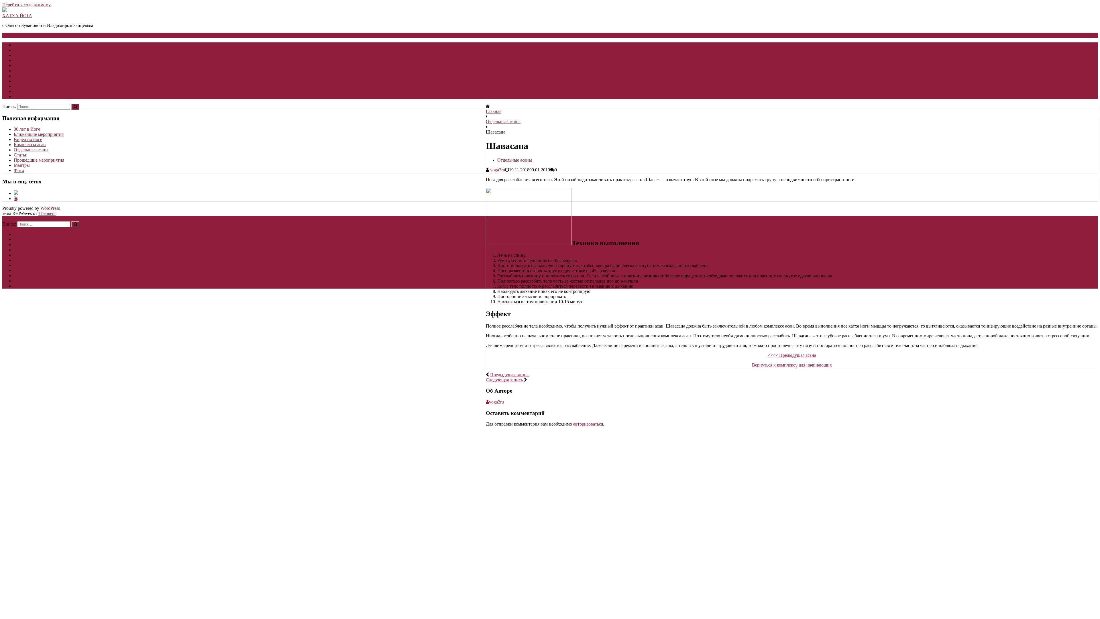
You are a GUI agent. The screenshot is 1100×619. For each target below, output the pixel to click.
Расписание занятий (33, 65)
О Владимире (27, 55)
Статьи (21, 154)
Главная (21, 44)
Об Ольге (23, 50)
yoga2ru (497, 169)
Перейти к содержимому (26, 4)
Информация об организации (42, 91)
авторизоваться (588, 424)
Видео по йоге (28, 81)
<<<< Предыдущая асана (792, 355)
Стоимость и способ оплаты (41, 75)
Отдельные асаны (503, 121)
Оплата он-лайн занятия (37, 70)
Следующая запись (504, 379)
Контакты (23, 86)
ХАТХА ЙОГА (17, 15)
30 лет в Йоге (27, 60)
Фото (19, 170)
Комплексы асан (30, 144)
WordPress (50, 208)
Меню (17, 35)
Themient (47, 213)
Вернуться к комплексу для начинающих (792, 365)
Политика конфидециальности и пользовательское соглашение (75, 96)
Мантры (22, 165)
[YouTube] (16, 198)
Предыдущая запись (509, 374)
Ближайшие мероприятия (39, 134)
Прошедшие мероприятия (39, 160)
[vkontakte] (16, 193)
